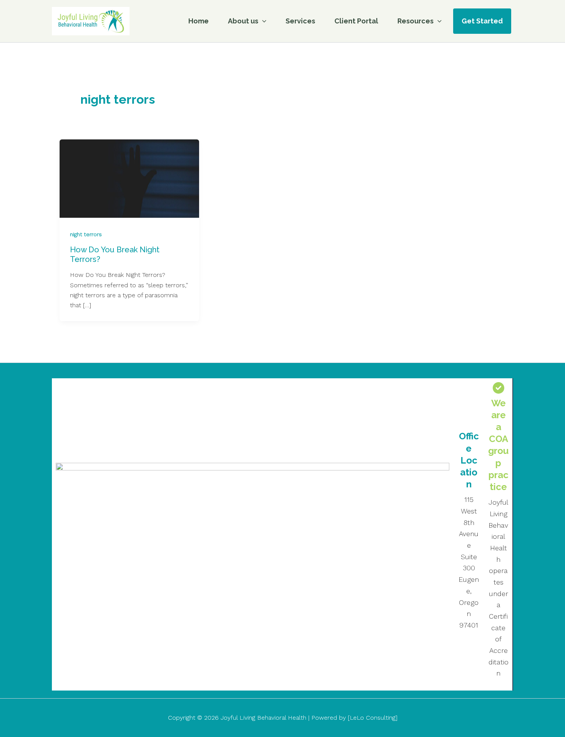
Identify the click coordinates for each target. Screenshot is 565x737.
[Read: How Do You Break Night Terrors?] (129, 178)
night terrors (86, 234)
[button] (262, 21)
